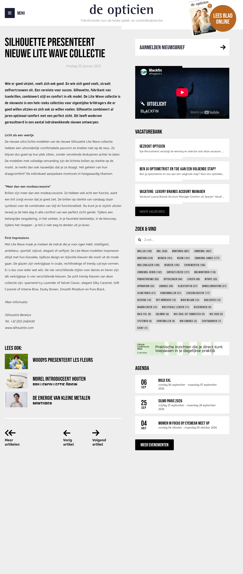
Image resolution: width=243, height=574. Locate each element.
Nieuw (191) (183, 258)
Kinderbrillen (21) (170, 293)
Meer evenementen (154, 444)
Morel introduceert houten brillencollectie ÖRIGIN (59, 380)
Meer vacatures (152, 211)
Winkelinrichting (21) (214, 286)
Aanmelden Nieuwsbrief (162, 47)
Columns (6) (162, 314)
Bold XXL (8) (144, 314)
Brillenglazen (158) (148, 265)
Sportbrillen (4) (166, 321)
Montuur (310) (145, 258)
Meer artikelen (12, 442)
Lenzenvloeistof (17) (198, 293)
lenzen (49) (193, 279)
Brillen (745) (144, 251)
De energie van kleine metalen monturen (61, 399)
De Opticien (121, 9)
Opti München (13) (166, 300)
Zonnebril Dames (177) (207, 258)
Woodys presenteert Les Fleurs (63, 360)
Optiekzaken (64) (173, 279)
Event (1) (142, 328)
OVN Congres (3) (188, 321)
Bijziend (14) (144, 300)
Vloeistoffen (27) (187, 286)
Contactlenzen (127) (178, 272)
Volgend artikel (99, 442)
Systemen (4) (144, 321)
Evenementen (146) (194, 265)
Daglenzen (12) (212, 300)
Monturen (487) (180, 251)
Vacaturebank (148, 131)
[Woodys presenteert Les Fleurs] (16, 361)
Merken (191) (165, 258)
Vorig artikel (68, 442)
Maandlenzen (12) (147, 307)
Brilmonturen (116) (205, 272)
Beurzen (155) (171, 265)
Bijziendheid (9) (202, 307)
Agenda (142, 368)
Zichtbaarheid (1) (211, 321)
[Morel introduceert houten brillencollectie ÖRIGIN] (16, 380)
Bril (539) (162, 251)
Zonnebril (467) (202, 251)
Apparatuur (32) (145, 286)
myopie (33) (211, 279)
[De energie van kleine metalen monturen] (16, 399)
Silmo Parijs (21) (146, 293)
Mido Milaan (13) (190, 300)
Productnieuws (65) (148, 279)
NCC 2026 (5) (216, 314)
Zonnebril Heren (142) (149, 272)
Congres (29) (166, 286)
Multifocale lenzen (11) (175, 307)
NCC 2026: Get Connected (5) (189, 314)
